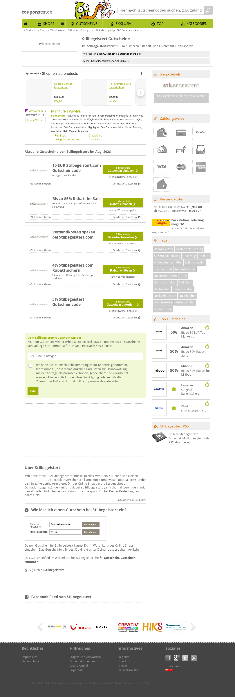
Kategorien (196, 23)
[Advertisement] (115, 431)
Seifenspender (195, 262)
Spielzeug (189, 256)
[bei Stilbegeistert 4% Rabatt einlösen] (39, 270)
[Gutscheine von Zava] (159, 409)
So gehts (123, 657)
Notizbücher (187, 296)
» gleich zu (47, 570)
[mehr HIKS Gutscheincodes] (152, 631)
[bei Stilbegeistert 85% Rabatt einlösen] (39, 204)
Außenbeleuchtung (167, 256)
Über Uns (124, 661)
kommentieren (42, 183)
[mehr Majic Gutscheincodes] (101, 631)
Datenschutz (30, 661)
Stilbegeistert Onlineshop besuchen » (182, 98)
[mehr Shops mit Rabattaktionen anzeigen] (40, 628)
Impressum (29, 657)
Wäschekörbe (163, 302)
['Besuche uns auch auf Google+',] (178, 658)
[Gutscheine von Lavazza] (159, 389)
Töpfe (183, 276)
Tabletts (203, 256)
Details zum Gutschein (125, 183)
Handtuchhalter (165, 282)
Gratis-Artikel (79, 666)
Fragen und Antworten (85, 657)
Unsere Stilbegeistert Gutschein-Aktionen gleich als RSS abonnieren (189, 438)
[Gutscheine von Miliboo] (159, 370)
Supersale (76, 670)
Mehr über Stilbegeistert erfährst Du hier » (106, 60)
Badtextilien (162, 289)
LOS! (33, 391)
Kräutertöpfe (163, 269)
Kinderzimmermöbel (168, 262)
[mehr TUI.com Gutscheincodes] (81, 631)
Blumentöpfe (163, 309)
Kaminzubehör (183, 289)
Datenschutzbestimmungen (73, 365)
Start (25, 23)
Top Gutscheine (173, 318)
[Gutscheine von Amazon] (159, 332)
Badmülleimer (163, 249)
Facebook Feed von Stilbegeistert (61, 596)
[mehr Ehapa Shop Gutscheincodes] (57, 633)
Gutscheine (86, 23)
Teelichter (185, 282)
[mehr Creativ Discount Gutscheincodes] (128, 631)
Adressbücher (185, 302)
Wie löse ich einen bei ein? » (113, 53)
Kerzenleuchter (185, 269)
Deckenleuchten (165, 296)
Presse (122, 666)
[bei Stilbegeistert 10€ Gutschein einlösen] (39, 171)
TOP (160, 23)
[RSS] (194, 658)
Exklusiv (123, 23)
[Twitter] (186, 658)
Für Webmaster (128, 670)
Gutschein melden (82, 661)
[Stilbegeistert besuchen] (181, 88)
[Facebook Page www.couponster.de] (169, 658)
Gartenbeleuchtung (189, 249)
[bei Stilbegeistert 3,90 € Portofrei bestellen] (39, 237)
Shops (48, 23)
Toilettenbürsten (165, 276)
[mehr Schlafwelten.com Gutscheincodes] (176, 631)
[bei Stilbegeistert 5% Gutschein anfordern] (39, 305)
